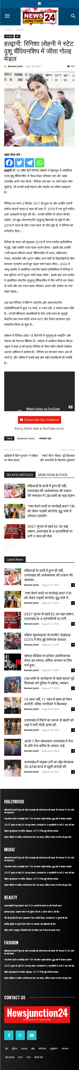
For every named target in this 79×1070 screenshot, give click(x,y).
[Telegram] (29, 162)
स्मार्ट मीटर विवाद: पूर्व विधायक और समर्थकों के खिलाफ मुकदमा (57, 458)
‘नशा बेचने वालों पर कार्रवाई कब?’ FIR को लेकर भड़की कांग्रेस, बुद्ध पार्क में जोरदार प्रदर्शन (51, 511)
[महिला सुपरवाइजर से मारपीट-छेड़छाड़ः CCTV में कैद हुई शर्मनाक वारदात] (12, 641)
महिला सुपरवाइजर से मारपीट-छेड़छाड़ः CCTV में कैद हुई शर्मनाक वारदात (31, 831)
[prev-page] (6, 547)
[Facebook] (9, 162)
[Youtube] (31, 1035)
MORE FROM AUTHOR (52, 475)
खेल (17, 36)
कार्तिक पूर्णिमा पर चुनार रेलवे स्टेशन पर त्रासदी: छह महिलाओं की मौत (30, 924)
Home (8, 29)
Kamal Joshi (15, 66)
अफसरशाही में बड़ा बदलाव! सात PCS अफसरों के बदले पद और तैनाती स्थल (33, 905)
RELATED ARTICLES (20, 475)
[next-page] (13, 547)
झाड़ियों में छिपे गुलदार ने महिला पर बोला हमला (21, 458)
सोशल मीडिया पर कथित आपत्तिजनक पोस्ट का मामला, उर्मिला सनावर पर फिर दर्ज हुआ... (48, 660)
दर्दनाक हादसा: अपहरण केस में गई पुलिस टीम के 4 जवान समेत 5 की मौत (31, 911)
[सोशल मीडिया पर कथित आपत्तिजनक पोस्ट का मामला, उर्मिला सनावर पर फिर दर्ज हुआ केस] (12, 662)
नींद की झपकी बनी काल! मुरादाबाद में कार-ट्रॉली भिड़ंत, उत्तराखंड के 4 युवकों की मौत (36, 918)
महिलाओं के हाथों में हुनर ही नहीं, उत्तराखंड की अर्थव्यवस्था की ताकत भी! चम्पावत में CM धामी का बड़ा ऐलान (51, 491)
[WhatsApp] (20, 1035)
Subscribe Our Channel (41, 420)
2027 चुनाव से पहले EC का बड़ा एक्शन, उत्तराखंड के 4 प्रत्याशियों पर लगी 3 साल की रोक (49, 531)
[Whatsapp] (39, 162)
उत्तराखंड (20, 29)
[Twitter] (19, 162)
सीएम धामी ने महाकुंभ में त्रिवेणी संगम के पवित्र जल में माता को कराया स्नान (32, 930)
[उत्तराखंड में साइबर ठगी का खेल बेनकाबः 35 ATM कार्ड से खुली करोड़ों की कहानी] (12, 768)
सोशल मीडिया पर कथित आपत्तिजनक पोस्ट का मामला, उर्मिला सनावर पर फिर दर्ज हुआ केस (37, 837)
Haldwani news (26, 438)
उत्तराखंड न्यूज (45, 438)
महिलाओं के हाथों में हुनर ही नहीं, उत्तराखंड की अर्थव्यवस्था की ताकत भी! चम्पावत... (48, 575)
